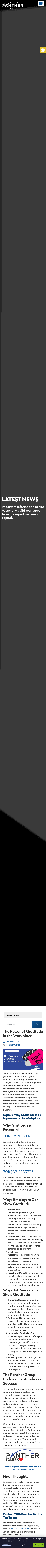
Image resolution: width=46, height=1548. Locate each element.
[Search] (37, 1024)
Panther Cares (13, 1044)
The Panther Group (20, 1528)
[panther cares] (23, 1461)
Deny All (22, 1545)
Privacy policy (6, 1545)
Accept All (39, 1545)
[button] (43, 50)
